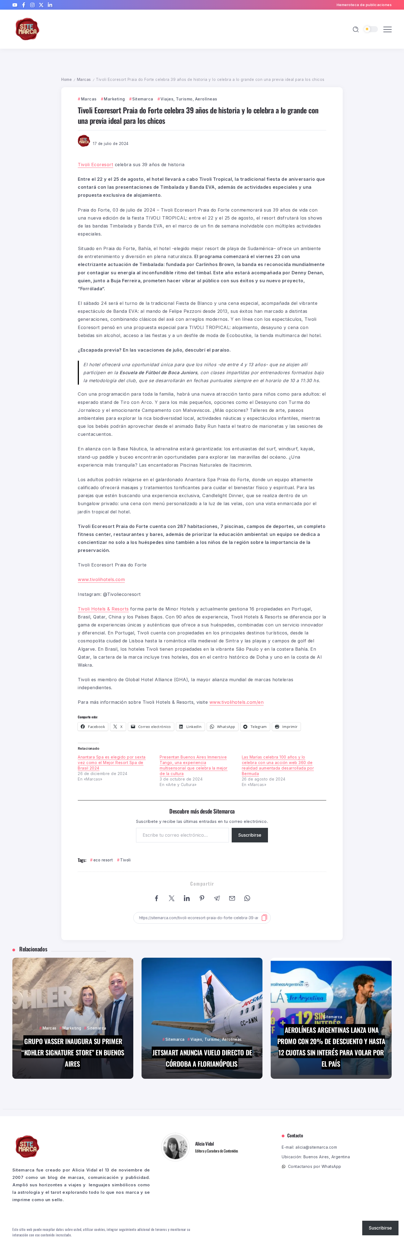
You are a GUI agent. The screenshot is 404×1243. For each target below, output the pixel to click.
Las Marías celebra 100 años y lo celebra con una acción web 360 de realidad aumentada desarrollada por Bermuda (278, 765)
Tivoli (125, 860)
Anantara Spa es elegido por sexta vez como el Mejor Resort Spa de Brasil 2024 (112, 762)
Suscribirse (249, 835)
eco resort (103, 860)
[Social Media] (14, 4)
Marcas (84, 79)
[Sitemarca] (27, 28)
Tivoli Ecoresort (95, 164)
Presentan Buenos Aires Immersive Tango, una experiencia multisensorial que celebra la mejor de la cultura (194, 765)
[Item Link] (72, 1018)
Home (66, 79)
